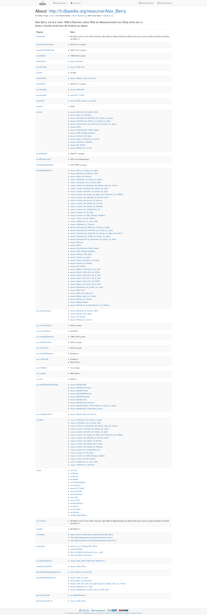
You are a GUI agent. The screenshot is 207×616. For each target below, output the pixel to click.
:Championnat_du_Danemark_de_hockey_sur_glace (93, 124)
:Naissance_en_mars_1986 (84, 221)
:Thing (73, 470)
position (40, 100)
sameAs (40, 546)
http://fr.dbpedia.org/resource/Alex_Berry (87, 11)
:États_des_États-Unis (81, 293)
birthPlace (41, 61)
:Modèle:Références (81, 393)
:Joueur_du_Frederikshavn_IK (85, 209)
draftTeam (41, 78)
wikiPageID (41, 153)
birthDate (41, 55)
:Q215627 (76, 494)
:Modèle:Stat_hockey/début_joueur (86, 408)
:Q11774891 (77, 95)
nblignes (41, 367)
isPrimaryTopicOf (44, 566)
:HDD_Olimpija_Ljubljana (82, 133)
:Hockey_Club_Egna (81, 136)
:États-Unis (77, 67)
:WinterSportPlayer (78, 515)
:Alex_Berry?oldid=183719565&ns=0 (87, 560)
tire (39, 379)
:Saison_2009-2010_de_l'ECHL (85, 272)
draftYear (41, 84)
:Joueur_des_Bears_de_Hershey (86, 200)
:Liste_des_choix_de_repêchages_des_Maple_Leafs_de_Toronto (98, 583)
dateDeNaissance (45, 336)
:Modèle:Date (78, 384)
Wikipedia (87, 613)
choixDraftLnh (43, 331)
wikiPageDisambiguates (48, 572)
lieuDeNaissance (44, 353)
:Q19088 (76, 491)
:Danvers (76, 61)
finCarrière (42, 348)
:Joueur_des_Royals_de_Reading (86, 206)
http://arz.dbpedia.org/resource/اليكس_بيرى (86, 552)
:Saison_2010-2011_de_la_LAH (85, 278)
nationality (41, 89)
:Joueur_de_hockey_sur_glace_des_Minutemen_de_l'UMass (96, 194)
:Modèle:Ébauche (79, 396)
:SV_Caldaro (78, 145)
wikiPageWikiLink (44, 170)
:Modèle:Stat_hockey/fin (82, 402)
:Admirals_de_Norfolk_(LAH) (84, 112)
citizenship (41, 67)
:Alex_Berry (78, 566)
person (52, 15)
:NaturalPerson (76, 503)
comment (41, 521)
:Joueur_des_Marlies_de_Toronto (86, 203)
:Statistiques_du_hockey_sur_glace (86, 287)
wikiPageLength (43, 159)
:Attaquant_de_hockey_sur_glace (86, 179)
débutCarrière (43, 342)
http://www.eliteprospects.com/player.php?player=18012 (91, 537)
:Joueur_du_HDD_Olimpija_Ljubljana (87, 215)
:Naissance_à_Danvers (82, 224)
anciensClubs (43, 310)
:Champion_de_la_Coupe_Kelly (85, 182)
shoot (39, 106)
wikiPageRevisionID (45, 165)
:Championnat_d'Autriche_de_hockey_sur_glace (91, 118)
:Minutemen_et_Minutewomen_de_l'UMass (89, 305)
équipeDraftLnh (44, 414)
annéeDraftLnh (44, 325)
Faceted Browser (147, 3)
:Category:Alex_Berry (83, 546)
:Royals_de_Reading (81, 142)
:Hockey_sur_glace (80, 257)
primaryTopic (44, 601)
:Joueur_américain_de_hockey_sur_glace (89, 188)
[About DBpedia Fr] (42, 3)
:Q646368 (76, 549)
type (38, 470)
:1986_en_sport (79, 577)
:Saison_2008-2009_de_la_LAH (85, 269)
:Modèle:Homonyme (81, 387)
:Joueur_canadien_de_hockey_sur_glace (89, 191)
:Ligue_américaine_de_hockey (84, 139)
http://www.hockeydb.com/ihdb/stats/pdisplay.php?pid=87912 (93, 540)
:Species (74, 512)
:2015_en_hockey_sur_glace (84, 170)
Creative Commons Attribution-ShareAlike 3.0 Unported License (123, 613)
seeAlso (40, 534)
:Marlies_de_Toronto (81, 148)
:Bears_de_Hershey (80, 115)
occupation (41, 95)
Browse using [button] (60, 3)
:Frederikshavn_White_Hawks (84, 130)
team (39, 112)
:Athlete (74, 479)
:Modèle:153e (78, 399)
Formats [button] (76, 3)
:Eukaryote (75, 509)
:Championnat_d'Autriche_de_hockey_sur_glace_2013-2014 (96, 233)
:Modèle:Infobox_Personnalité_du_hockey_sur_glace (93, 405)
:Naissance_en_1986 (81, 586)
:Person (74, 473)
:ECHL (75, 127)
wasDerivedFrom (44, 560)
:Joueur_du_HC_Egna (82, 212)
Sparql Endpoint (165, 3)
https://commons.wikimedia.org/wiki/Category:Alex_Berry (91, 534)
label (39, 529)
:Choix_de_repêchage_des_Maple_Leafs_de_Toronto (94, 185)
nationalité (42, 359)
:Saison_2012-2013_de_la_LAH (85, 284)
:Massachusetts (79, 302)
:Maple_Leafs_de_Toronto (83, 78)
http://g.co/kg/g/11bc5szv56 (80, 555)
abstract (40, 36)
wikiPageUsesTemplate (47, 384)
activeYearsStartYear (45, 50)
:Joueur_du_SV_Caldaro (82, 218)
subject (40, 420)
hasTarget (42, 595)
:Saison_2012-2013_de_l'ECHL (85, 281)
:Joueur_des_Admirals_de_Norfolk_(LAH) (89, 197)
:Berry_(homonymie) (81, 572)
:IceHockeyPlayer (78, 482)
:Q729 (75, 500)
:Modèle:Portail (79, 390)
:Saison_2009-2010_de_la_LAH (85, 275)
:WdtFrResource (78, 595)
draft (39, 72)
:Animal (74, 506)
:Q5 (74, 497)
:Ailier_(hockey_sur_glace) (83, 100)
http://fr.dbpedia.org (79, 15)
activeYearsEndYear (45, 44)
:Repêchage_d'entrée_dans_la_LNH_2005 (89, 589)
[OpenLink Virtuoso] (84, 610)
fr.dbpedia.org (108, 15)
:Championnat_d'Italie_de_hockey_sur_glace (90, 121)
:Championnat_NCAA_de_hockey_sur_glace (90, 227)
